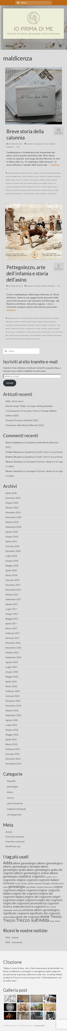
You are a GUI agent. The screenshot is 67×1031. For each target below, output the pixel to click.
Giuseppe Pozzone (33, 187)
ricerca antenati (13, 906)
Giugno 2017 (11, 614)
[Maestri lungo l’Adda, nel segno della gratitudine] (23, 998)
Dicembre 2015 (13, 701)
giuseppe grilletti (20, 325)
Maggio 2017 (11, 618)
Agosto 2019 (11, 532)
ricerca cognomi (35, 906)
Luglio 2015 (11, 725)
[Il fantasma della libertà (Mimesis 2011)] (9, 1007)
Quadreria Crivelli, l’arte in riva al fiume (44, 452)
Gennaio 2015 (12, 754)
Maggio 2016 (11, 676)
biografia (38, 144)
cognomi (32, 880)
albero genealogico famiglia (21, 866)
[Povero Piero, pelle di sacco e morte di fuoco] (9, 1016)
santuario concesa (12, 910)
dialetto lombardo (34, 884)
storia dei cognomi (27, 917)
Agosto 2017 (11, 604)
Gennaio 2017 (12, 638)
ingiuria (49, 187)
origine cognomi (27, 890)
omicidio (44, 328)
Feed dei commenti (14, 841)
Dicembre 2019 (13, 512)
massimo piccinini (47, 190)
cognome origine (14, 880)
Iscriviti (9, 383)
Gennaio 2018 (12, 580)
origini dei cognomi (49, 900)
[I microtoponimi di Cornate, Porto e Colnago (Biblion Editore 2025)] (36, 998)
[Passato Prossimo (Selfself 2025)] (49, 998)
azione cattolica (27, 176)
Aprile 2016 (11, 681)
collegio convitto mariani (48, 180)
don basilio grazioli (30, 183)
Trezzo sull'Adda (41, 193)
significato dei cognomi (44, 913)
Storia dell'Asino (35, 335)
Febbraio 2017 (12, 633)
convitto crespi (18, 183)
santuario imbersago (21, 335)
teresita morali (29, 193)
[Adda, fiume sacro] (9, 998)
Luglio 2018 (11, 556)
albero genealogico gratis (25, 868)
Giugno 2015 (11, 730)
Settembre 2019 (13, 527)
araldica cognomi (32, 876)
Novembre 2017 (13, 589)
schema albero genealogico (41, 910)
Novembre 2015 (13, 705)
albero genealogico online (31, 873)
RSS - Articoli (11, 937)
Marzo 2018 (11, 575)
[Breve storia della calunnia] (33, 95)
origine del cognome (38, 896)
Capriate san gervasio (31, 180)
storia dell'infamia (12, 339)
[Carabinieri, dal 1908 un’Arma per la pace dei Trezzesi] (49, 1016)
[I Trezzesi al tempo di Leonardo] (49, 1007)
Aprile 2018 (11, 570)
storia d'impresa (15, 803)
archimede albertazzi (53, 173)
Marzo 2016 (11, 686)
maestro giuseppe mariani (22, 190)
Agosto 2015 (11, 720)
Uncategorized (14, 814)
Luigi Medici (30, 887)
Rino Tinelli (9, 335)
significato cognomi (16, 913)
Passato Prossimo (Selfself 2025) (21, 420)
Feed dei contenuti (14, 836)
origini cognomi (26, 900)
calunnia (19, 180)
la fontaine (52, 325)
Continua (54, 165)
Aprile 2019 (11, 541)
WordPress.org (12, 846)
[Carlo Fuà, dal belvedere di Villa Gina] (36, 1007)
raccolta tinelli (57, 332)
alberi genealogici (24, 863)
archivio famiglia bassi (13, 176)
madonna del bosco (18, 328)
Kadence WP (39, 1025)
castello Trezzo (51, 877)
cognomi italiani (48, 880)
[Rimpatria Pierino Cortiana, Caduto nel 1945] (23, 1007)
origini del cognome (16, 903)
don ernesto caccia (45, 183)
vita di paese (52, 193)
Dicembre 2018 (13, 551)
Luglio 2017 (11, 609)
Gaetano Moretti (43, 322)
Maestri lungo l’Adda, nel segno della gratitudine (29, 406)
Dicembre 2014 (13, 759)
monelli (37, 328)
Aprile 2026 (11, 493)
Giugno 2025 (11, 503)
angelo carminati (39, 173)
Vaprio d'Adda (55, 921)
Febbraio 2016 (12, 691)
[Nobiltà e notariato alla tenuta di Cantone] (23, 1016)
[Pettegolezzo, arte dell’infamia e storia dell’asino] (33, 231)
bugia (13, 180)
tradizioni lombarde (48, 286)
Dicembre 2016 (13, 643)
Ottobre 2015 (12, 710)
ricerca (45, 144)
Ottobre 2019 (12, 522)
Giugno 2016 (11, 672)
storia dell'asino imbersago (51, 335)
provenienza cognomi (44, 903)
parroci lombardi (53, 328)
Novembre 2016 (13, 647)
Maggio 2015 (11, 734)
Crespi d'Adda (31, 322)
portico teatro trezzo (33, 332)
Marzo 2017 (11, 628)
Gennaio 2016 (12, 696)
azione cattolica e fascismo (44, 176)
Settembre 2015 (13, 715)
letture (37, 286)
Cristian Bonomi (16, 144)
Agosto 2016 (11, 662)
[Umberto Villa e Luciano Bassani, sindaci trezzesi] (36, 1016)
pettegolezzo (18, 193)
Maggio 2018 (11, 565)
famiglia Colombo (50, 883)
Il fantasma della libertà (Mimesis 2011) (24, 425)
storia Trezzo (51, 916)
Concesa (9, 183)
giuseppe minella (19, 187)
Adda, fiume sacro (14, 401)
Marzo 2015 (11, 744)
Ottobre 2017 (12, 594)
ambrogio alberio (13, 173)
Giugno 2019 (11, 536)
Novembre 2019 (13, 517)
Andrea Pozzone (26, 173)
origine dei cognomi (25, 893)
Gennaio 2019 (12, 546)
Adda (7, 863)
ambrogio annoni (13, 318)
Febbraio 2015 (12, 749)
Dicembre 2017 (13, 585)
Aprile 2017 (11, 623)
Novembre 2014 (13, 763)
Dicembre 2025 (13, 498)
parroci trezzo (10, 332)
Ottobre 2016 (12, 652)
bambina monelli (19, 322)
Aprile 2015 (11, 739)
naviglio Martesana (45, 887)
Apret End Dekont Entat (41, 318)
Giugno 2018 (11, 561)
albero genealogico (50, 863)
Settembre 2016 (13, 657)
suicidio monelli (24, 339)
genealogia (12, 786)
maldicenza (36, 190)
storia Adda (8, 917)
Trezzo (9, 920)
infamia (43, 187)
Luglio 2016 (11, 667)
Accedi (8, 832)
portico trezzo (46, 332)
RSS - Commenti (13, 942)
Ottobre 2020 (12, 507)
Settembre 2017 (13, 599)
